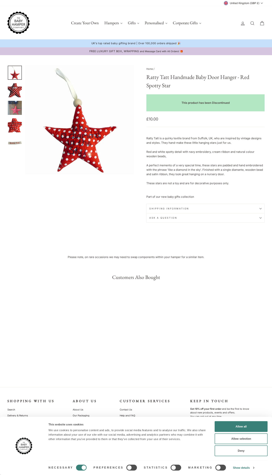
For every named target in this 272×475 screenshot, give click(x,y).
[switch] (131, 468)
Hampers (112, 23)
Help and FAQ (127, 415)
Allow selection (241, 438)
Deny (241, 450)
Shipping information (169, 208)
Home (149, 69)
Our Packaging (81, 415)
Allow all (241, 426)
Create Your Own (85, 23)
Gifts (132, 23)
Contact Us (126, 409)
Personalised (154, 23)
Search (11, 409)
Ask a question (163, 217)
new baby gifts (170, 196)
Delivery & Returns (17, 415)
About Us (78, 409)
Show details (241, 467)
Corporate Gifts (185, 23)
